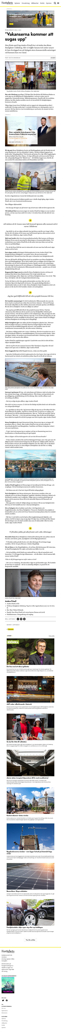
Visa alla (51, 636)
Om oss (4, 1008)
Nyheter (17, 3)
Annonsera (4, 1013)
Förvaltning (26, 3)
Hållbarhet (34, 3)
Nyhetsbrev (5, 1010)
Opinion (48, 3)
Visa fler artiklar (30, 940)
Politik (42, 3)
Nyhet (53, 57)
